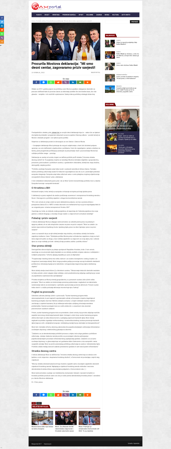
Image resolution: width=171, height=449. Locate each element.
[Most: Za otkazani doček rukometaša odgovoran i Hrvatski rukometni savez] (66, 418)
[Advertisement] (66, 113)
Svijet (47, 15)
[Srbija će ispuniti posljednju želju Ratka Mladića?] (110, 43)
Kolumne (89, 15)
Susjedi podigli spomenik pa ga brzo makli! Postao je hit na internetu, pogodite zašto (126, 90)
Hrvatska (55, 15)
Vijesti (39, 15)
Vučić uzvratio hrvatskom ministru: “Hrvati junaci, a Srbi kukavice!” (127, 77)
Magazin (119, 86)
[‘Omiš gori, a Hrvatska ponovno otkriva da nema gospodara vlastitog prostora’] (112, 148)
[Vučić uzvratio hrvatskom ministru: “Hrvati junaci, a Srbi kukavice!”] (110, 78)
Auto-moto (126, 15)
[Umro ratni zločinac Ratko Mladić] (110, 66)
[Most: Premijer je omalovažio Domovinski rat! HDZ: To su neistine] (89, 418)
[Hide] (1, 45)
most (39, 403)
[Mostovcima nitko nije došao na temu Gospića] (42, 418)
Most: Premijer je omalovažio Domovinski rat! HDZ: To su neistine (89, 429)
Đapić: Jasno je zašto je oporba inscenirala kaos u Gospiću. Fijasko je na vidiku (127, 137)
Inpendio (136, 443)
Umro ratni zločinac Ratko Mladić (127, 65)
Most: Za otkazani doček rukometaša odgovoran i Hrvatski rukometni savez (64, 429)
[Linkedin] (72, 82)
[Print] (87, 82)
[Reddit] (58, 82)
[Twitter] (2, 22)
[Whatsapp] (51, 82)
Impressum (47, 444)
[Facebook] (36, 82)
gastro (36, 19)
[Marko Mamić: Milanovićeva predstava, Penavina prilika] (122, 120)
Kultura (115, 15)
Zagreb (99, 15)
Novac (107, 15)
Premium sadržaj (69, 15)
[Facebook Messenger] (43, 82)
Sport (81, 15)
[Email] (80, 82)
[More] (2, 42)
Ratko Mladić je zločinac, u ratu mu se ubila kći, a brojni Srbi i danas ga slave (127, 55)
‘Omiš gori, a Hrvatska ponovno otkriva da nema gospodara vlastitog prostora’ (126, 150)
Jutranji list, (55, 132)
